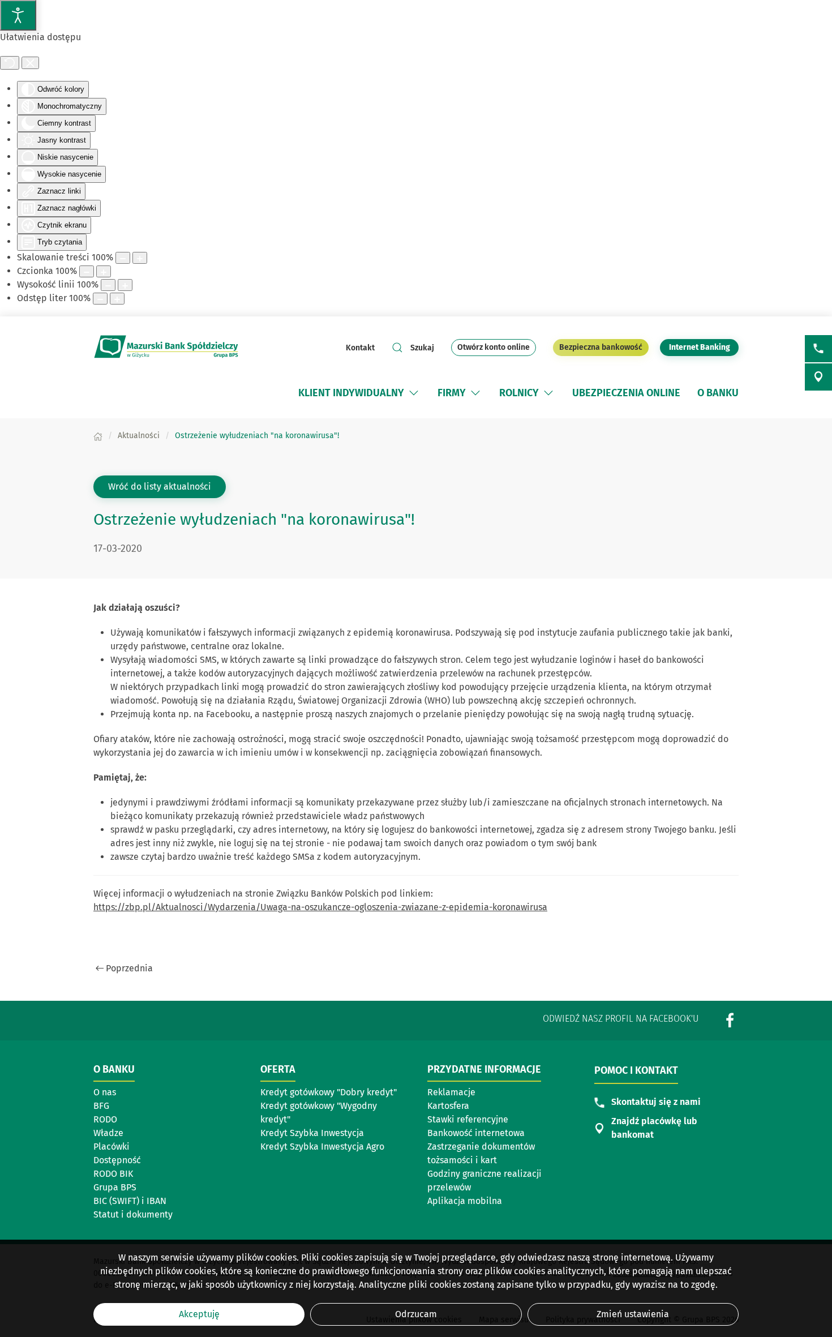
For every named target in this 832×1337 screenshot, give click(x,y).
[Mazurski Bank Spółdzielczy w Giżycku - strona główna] (167, 347)
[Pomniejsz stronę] (122, 258)
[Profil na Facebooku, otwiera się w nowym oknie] (730, 1019)
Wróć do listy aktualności (159, 486)
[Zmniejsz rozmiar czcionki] (86, 271)
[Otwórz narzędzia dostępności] (18, 15)
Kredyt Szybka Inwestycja (312, 1133)
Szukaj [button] (422, 348)
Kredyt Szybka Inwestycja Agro (322, 1146)
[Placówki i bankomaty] (818, 377)
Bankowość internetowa (476, 1133)
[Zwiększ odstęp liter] (117, 299)
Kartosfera (448, 1105)
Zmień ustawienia (633, 1314)
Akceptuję (199, 1314)
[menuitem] (359, 393)
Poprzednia (129, 968)
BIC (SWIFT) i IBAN (129, 1200)
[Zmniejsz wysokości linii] (108, 285)
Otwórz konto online (493, 347)
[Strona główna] (97, 435)
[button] (414, 393)
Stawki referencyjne (467, 1119)
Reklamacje (451, 1092)
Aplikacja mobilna (464, 1200)
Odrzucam (416, 1314)
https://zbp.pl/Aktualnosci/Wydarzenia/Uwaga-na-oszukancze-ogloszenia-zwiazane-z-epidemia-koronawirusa (320, 907)
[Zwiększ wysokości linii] (125, 285)
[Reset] (9, 63)
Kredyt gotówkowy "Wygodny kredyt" (318, 1112)
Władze (108, 1133)
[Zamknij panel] (30, 63)
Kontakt (360, 348)
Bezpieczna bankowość (600, 347)
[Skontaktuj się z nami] (818, 348)
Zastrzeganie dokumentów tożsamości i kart (481, 1153)
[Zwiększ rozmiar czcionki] (103, 271)
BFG (101, 1105)
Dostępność (117, 1160)
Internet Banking (704, 347)
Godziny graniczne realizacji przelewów (484, 1180)
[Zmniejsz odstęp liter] (100, 299)
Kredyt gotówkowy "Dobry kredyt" (328, 1092)
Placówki (111, 1146)
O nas (104, 1092)
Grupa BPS (114, 1187)
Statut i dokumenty (133, 1214)
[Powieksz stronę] (139, 258)
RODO (105, 1119)
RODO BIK (113, 1173)
